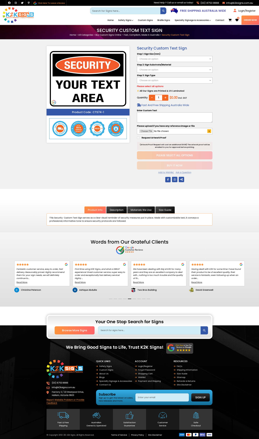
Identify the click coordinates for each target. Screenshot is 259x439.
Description (116, 210)
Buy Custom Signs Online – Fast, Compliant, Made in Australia (127, 34)
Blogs (102, 377)
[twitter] (22, 3)
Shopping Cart (145, 373)
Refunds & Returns (186, 381)
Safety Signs (124, 20)
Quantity (142, 97)
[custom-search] (163, 10)
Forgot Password (146, 369)
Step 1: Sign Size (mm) (148, 53)
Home (111, 20)
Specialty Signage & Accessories (192, 20)
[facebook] (9, 3)
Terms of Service (119, 435)
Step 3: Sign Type (146, 75)
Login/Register (247, 10)
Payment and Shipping (149, 381)
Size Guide (165, 210)
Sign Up (200, 397)
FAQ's (179, 366)
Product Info (95, 210)
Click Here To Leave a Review (51, 3)
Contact (219, 20)
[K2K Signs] (18, 22)
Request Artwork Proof (154, 137)
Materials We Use (141, 210)
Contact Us (105, 384)
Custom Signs (145, 20)
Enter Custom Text (147, 110)
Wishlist (142, 377)
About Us (103, 373)
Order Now (250, 20)
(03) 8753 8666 (209, 3)
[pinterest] (29, 3)
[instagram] (16, 3)
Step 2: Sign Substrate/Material (154, 64)
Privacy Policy (137, 435)
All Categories (85, 34)
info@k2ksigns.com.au (239, 3)
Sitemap (181, 377)
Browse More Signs (74, 330)
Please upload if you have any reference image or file (166, 126)
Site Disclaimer (184, 384)
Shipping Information (187, 369)
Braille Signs (163, 20)
